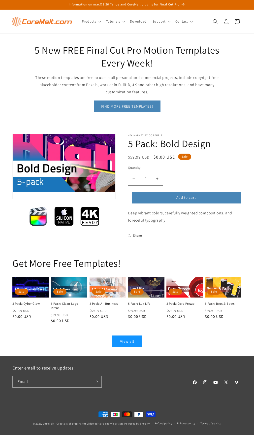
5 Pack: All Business (104, 304)
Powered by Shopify (137, 423)
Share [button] (137, 235)
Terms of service (210, 423)
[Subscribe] (96, 382)
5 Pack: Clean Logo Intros (64, 306)
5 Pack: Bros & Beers (219, 304)
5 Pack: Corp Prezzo (180, 304)
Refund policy (163, 423)
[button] (91, 21)
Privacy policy (186, 423)
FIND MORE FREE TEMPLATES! (127, 106)
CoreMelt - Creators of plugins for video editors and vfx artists (83, 423)
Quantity (134, 168)
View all (127, 341)
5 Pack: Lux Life (139, 304)
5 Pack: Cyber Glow (26, 304)
